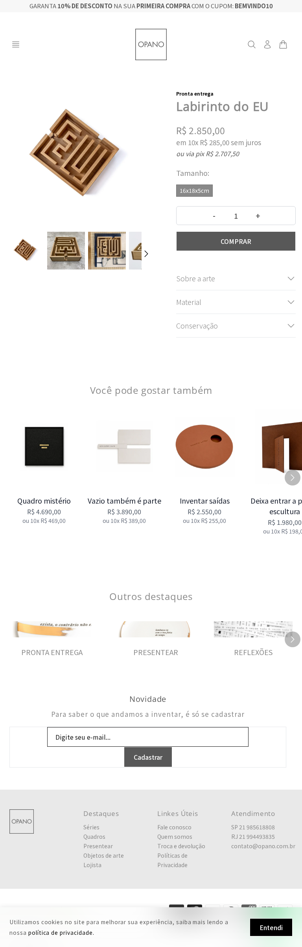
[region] (151, 477)
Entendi (271, 927)
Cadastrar (148, 757)
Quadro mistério (44, 500)
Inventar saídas (205, 500)
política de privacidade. (61, 932)
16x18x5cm (194, 190)
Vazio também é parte (124, 500)
